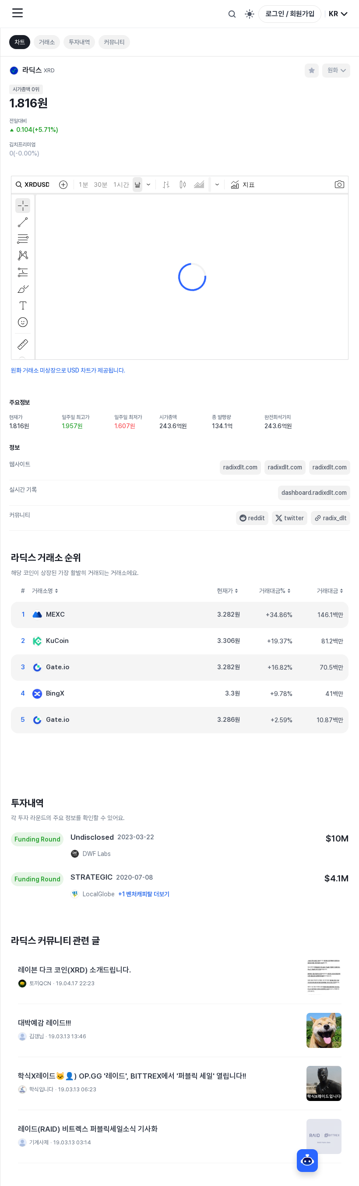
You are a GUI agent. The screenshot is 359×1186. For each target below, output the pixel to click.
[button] (179, 977)
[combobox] (338, 14)
